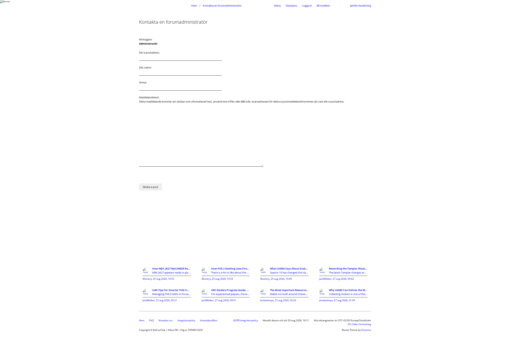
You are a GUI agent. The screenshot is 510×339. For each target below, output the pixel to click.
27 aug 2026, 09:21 (166, 300)
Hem (141, 320)
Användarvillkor (208, 320)
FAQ (151, 320)
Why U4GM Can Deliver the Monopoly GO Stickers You (348, 290)
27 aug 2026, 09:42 (343, 278)
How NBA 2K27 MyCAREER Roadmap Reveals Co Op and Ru (171, 268)
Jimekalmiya (267, 300)
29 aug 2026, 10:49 (281, 278)
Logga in (307, 5)
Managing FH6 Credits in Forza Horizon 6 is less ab (171, 294)
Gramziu (366, 330)
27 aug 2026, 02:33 (285, 300)
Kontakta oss (166, 320)
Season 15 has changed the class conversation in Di (289, 272)
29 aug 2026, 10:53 (222, 278)
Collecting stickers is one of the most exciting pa (348, 294)
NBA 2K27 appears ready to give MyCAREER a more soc (171, 272)
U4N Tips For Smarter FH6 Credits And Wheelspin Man (171, 290)
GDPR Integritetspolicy (245, 320)
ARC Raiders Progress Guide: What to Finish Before (230, 290)
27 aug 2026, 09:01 (225, 300)
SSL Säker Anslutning (359, 324)
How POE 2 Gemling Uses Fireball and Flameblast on (230, 268)
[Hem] (164, 5)
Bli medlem (323, 5)
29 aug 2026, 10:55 (163, 278)
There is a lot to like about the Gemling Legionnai (230, 272)
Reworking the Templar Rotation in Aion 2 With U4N (348, 268)
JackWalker (325, 278)
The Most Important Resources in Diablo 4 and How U (289, 290)
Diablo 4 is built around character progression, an (289, 294)
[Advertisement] (255, 231)
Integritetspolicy (186, 320)
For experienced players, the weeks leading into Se (230, 294)
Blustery (147, 278)
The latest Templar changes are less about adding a (348, 272)
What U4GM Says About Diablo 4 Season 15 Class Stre (289, 268)
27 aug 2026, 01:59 (344, 300)
